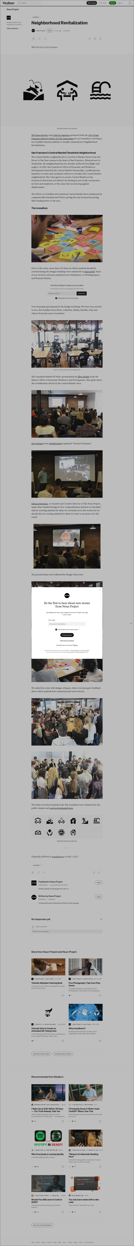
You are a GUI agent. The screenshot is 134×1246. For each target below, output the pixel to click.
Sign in (75, 645)
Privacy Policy (85, 650)
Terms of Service (75, 650)
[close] (99, 589)
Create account (67, 635)
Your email (51, 620)
